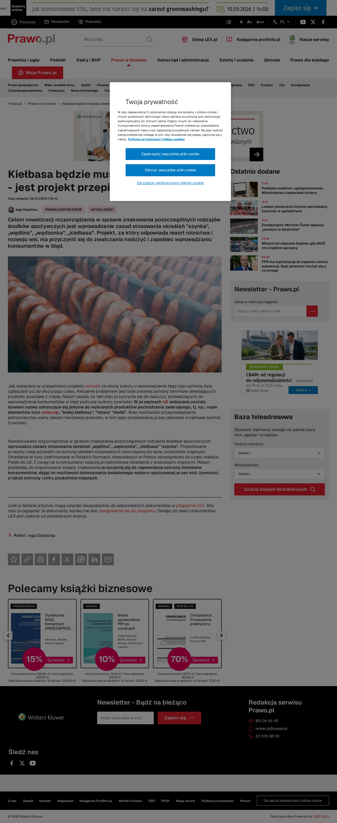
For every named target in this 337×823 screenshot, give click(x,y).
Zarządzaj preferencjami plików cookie (170, 182)
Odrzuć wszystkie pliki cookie (170, 170)
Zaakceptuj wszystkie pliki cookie (170, 154)
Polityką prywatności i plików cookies (156, 139)
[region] (170, 141)
